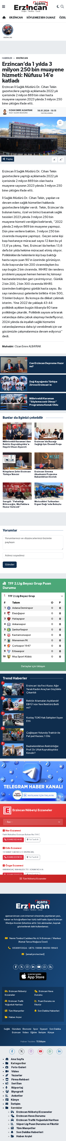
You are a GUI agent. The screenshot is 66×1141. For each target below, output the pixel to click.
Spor (35, 1029)
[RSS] (50, 967)
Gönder (9, 564)
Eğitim (34, 1032)
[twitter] (21, 1051)
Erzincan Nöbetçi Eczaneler (16, 993)
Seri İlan (16, 1083)
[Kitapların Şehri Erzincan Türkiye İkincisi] (17, 461)
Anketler (17, 1095)
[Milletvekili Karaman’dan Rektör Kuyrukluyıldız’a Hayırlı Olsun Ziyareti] (17, 431)
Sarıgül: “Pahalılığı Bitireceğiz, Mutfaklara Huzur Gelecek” (16, 504)
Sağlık (7, 1029)
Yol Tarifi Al (33, 840)
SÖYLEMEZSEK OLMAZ (40, 17)
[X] (21, 967)
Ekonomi (27, 1029)
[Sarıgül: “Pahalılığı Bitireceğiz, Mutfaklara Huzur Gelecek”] (17, 491)
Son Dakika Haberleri (48, 1011)
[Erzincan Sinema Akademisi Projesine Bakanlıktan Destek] (48, 461)
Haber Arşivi (15, 1017)
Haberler (7, 58)
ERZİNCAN (16, 17)
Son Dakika (55, 1029)
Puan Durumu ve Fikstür (44, 1003)
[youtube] (40, 1051)
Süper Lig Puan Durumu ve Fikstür (37, 1124)
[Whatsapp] (44, 967)
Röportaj (17, 1087)
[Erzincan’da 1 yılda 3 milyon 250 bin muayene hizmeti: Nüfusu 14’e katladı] (33, 136)
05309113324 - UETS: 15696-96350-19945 (35, 948)
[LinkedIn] (33, 967)
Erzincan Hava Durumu (43, 993)
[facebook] (12, 1051)
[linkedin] (59, 1051)
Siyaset (44, 1029)
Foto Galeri (18, 1067)
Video (25, 1032)
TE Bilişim (40, 1041)
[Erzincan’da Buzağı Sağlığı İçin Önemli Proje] (48, 431)
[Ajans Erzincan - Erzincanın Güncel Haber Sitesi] (31, 6)
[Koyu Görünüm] (58, 7)
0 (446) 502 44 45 (14, 840)
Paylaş (9, 159)
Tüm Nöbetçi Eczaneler (34, 879)
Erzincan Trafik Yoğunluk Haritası (14, 1003)
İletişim (42, 1032)
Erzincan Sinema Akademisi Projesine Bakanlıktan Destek (45, 474)
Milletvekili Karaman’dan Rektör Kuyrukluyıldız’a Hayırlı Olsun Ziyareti (17, 444)
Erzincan (16, 1032)
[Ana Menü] (3, 6)
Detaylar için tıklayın (33, 666)
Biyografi (17, 1091)
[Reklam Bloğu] (33, 781)
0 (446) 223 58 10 (14, 857)
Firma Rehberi (20, 1079)
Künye (51, 1032)
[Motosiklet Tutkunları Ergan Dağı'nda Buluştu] (48, 491)
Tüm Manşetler (16, 1011)
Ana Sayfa (17, 1059)
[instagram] (31, 1051)
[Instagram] (27, 967)
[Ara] (62, 7)
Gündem (16, 1029)
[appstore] (33, 976)
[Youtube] (38, 967)
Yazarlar (16, 1075)
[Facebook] (15, 967)
